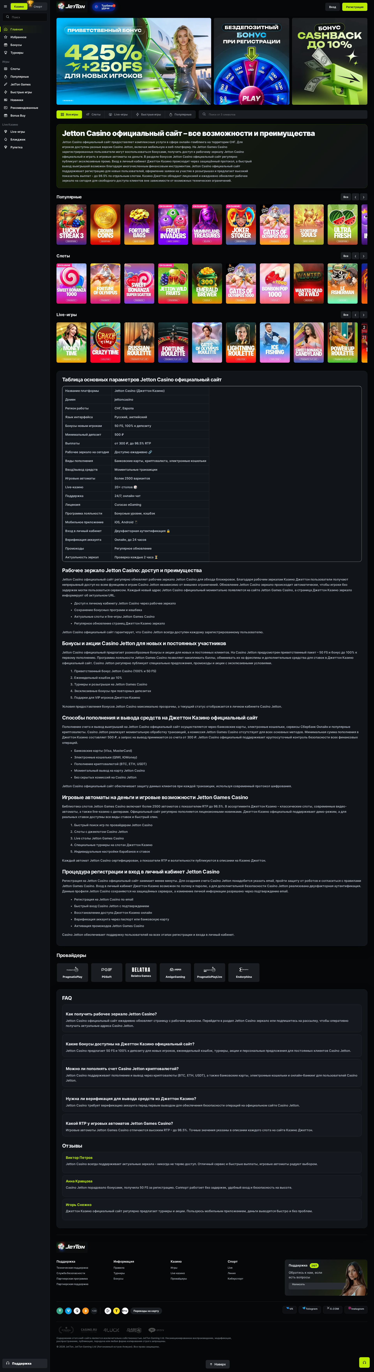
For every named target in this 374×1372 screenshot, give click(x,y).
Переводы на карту (146, 1310)
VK (291, 1308)
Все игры (72, 114)
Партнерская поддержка (72, 1284)
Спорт (38, 6)
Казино (19, 6)
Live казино (178, 1273)
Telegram (312, 1308)
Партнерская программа (72, 1278)
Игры (174, 1267)
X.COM (334, 1308)
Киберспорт (235, 1278)
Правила (119, 1267)
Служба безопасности (70, 1273)
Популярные (183, 114)
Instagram (357, 1308)
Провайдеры (179, 1278)
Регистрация (354, 7)
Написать (298, 1284)
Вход (332, 7)
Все (345, 197)
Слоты (96, 114)
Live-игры (121, 114)
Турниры (119, 1273)
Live (230, 1267)
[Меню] (5, 6)
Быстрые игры (151, 114)
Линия (232, 1273)
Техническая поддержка (72, 1267)
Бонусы (118, 1278)
